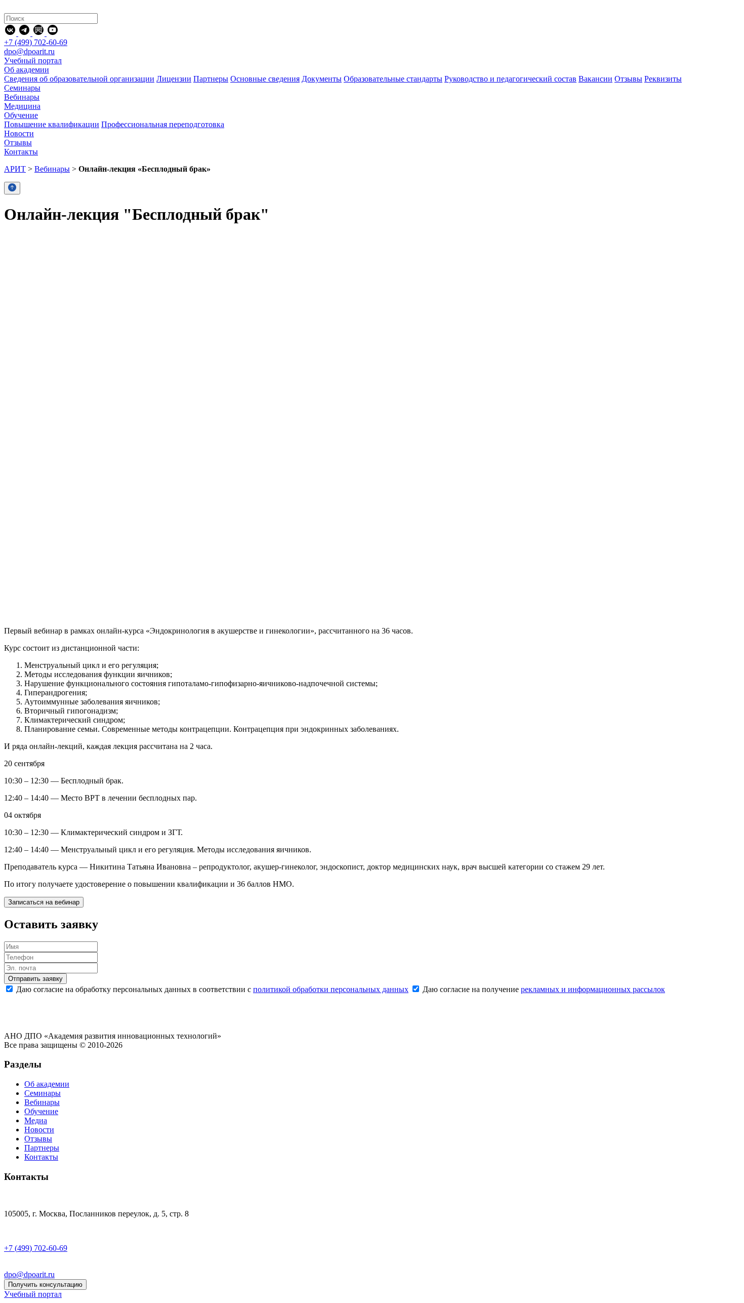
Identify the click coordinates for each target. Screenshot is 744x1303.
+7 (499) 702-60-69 (35, 42)
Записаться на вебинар (43, 902)
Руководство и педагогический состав (510, 78)
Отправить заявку (35, 978)
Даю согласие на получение (543, 989)
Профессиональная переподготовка (162, 124)
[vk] (11, 33)
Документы (322, 78)
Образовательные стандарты (393, 78)
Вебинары (52, 169)
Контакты (41, 1157)
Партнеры (210, 78)
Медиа (35, 1120)
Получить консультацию (45, 1284)
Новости (39, 1129)
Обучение (41, 1111)
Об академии (46, 1084)
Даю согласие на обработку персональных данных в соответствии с (211, 989)
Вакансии (595, 78)
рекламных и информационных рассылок (593, 989)
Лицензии (173, 78)
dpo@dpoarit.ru (29, 51)
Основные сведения (265, 78)
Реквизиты (663, 78)
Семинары (42, 1093)
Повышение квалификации (51, 124)
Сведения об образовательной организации (79, 78)
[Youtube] (53, 33)
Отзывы (628, 78)
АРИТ (15, 169)
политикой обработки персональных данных (330, 989)
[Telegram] (25, 33)
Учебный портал (33, 60)
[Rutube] (39, 33)
